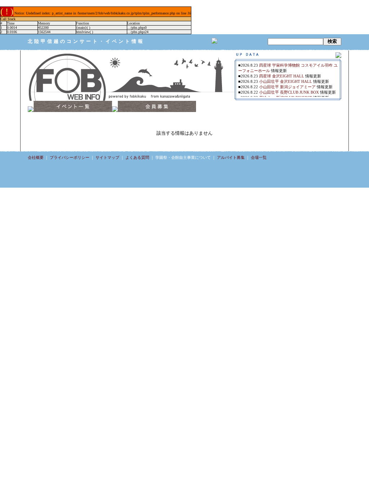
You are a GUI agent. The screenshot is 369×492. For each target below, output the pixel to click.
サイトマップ (107, 157)
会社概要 (36, 157)
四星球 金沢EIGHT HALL (281, 76)
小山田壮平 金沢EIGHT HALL (285, 81)
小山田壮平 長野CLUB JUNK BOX (289, 92)
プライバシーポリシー (69, 157)
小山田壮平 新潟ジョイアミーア (287, 87)
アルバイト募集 (231, 157)
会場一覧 (259, 157)
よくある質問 (137, 157)
